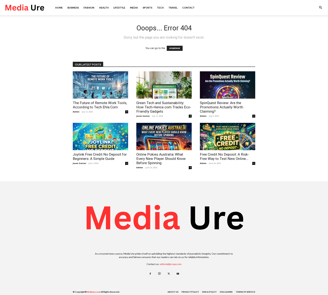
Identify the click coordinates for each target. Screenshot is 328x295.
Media (134, 7)
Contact (188, 7)
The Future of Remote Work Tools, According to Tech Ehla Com (100, 105)
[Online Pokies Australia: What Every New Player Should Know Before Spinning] (164, 136)
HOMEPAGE (174, 48)
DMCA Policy (209, 292)
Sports (147, 7)
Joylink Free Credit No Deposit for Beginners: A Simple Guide (100, 156)
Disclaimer (226, 292)
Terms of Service (245, 292)
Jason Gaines (143, 116)
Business (73, 7)
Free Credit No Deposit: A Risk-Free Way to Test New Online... (224, 156)
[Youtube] (177, 273)
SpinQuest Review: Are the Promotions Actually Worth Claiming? (221, 107)
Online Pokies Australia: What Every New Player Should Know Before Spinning (161, 158)
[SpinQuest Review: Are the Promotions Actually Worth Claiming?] (227, 85)
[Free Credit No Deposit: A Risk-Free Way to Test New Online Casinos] (227, 136)
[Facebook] (150, 273)
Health (104, 7)
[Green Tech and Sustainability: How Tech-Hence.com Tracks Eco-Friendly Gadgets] (164, 85)
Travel (172, 7)
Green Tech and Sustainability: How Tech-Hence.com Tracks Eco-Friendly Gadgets (163, 107)
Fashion (89, 7)
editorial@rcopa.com (170, 264)
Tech (160, 7)
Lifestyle (119, 7)
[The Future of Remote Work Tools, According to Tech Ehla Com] (100, 85)
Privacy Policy (190, 292)
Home (59, 7)
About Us (173, 292)
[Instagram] (159, 273)
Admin (76, 111)
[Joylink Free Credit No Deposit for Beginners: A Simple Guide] (100, 136)
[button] (320, 8)
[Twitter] (168, 273)
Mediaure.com (93, 292)
